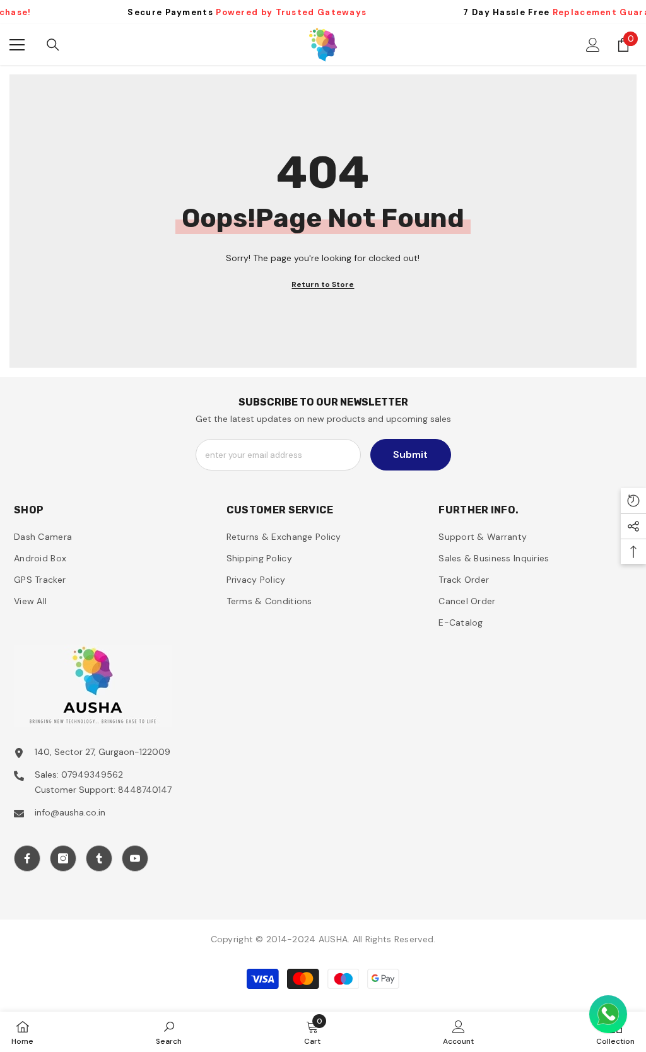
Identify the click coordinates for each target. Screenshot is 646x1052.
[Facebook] (27, 858)
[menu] (17, 44)
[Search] (53, 44)
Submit (410, 454)
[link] (169, 1031)
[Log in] (593, 45)
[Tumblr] (99, 858)
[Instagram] (63, 858)
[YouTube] (135, 858)
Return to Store (322, 284)
